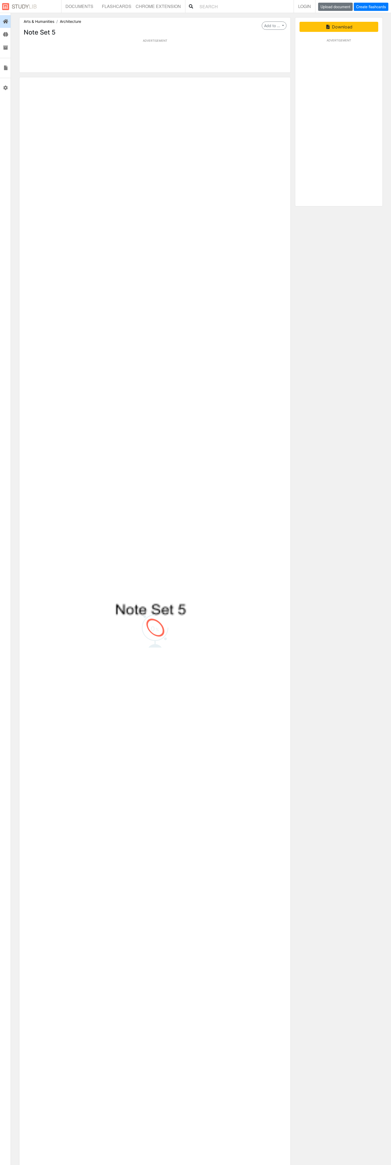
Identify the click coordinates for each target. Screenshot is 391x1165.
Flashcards (116, 6)
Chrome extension (158, 6)
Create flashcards (371, 6)
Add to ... (272, 25)
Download (341, 26)
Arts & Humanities (39, 21)
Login (304, 6)
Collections (5, 47)
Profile (5, 88)
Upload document (335, 6)
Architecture (70, 21)
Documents (79, 6)
